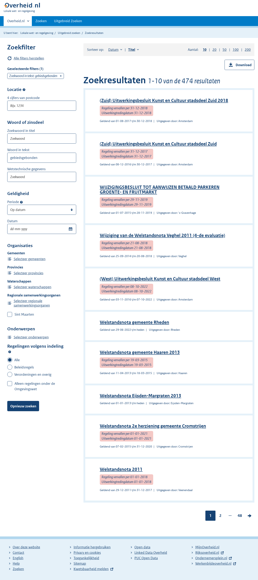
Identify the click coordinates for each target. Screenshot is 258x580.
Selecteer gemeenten (30, 259)
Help (16, 563)
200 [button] (248, 49)
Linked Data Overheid (150, 552)
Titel (133, 49)
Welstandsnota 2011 (121, 469)
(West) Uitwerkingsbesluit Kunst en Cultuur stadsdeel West (160, 279)
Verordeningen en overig (32, 374)
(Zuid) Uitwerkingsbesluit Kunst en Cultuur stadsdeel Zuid (158, 144)
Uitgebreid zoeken (69, 33)
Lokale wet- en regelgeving (36, 33)
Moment (21, 202)
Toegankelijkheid (86, 558)
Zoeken (41, 21)
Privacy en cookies (87, 552)
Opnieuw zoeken (23, 406)
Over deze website (26, 547)
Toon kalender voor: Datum (70, 229)
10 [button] (204, 49)
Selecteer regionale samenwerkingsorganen (32, 303)
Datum (12, 221)
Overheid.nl (16, 22)
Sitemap (80, 563)
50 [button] (225, 49)
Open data (142, 547)
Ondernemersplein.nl (211, 558)
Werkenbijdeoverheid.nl (213, 563)
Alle (17, 360)
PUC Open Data (146, 558)
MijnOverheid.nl (207, 547)
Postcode (24, 90)
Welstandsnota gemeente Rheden (134, 322)
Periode (13, 202)
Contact (18, 552)
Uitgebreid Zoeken (68, 21)
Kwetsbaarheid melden (91, 569)
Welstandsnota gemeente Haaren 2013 (140, 352)
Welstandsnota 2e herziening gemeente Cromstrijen (153, 426)
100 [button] (236, 49)
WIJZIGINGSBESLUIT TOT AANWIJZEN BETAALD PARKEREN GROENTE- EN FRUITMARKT (160, 190)
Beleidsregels (24, 367)
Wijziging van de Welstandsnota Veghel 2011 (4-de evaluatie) (162, 235)
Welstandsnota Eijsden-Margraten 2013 (140, 395)
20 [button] (214, 49)
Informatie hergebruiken (92, 547)
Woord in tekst (18, 150)
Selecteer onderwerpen (31, 337)
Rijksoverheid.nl (207, 552)
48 (240, 516)
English (18, 558)
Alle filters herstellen (29, 58)
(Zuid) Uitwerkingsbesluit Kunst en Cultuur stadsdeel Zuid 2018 (164, 100)
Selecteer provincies (28, 273)
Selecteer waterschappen (32, 287)
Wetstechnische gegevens (26, 169)
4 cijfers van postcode (23, 98)
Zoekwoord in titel (21, 130)
